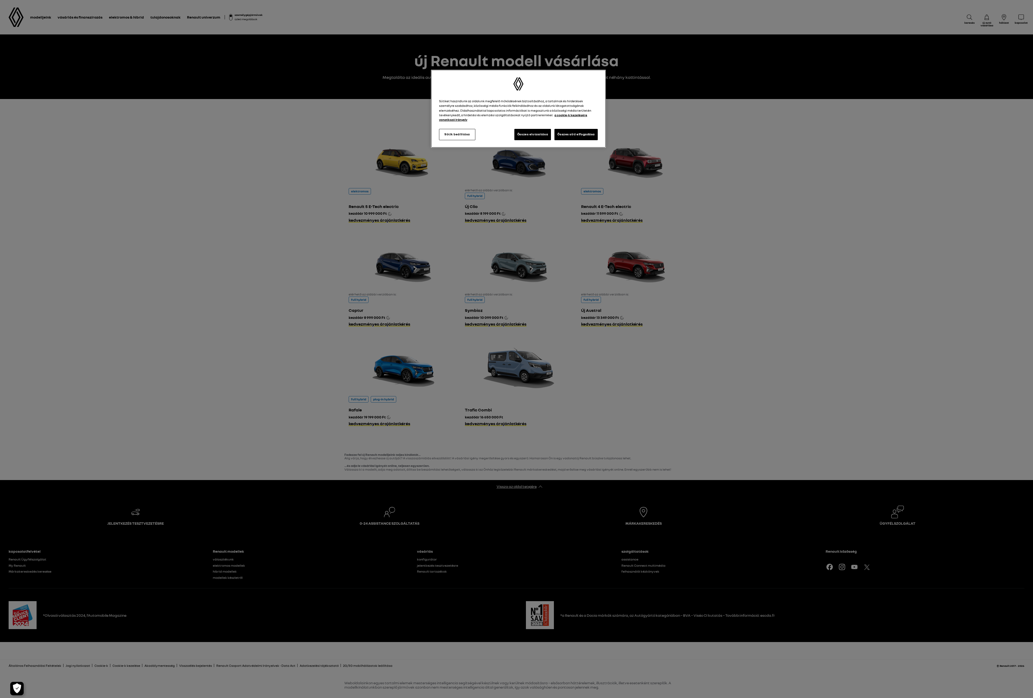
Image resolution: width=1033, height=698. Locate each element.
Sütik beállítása (457, 134)
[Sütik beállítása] (17, 688)
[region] (518, 108)
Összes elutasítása (532, 134)
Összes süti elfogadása (576, 134)
